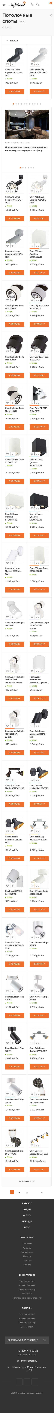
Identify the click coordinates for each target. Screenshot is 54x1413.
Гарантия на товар (27, 1289)
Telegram (27, 1381)
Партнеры (27, 1260)
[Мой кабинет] (43, 4)
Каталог (27, 1203)
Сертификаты (27, 1252)
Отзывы (27, 1265)
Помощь (27, 1308)
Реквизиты (27, 1294)
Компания (27, 1238)
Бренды (27, 1221)
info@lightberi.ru (29, 1360)
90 (42, 1192)
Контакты (27, 1248)
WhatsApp (35, 1381)
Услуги (27, 1215)
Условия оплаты (27, 1281)
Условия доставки (27, 1285)
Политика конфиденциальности (27, 1298)
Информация (27, 1275)
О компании (27, 1244)
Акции (27, 1209)
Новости (27, 1256)
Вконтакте (19, 1381)
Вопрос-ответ (27, 1327)
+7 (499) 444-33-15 (28, 1351)
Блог (27, 1227)
